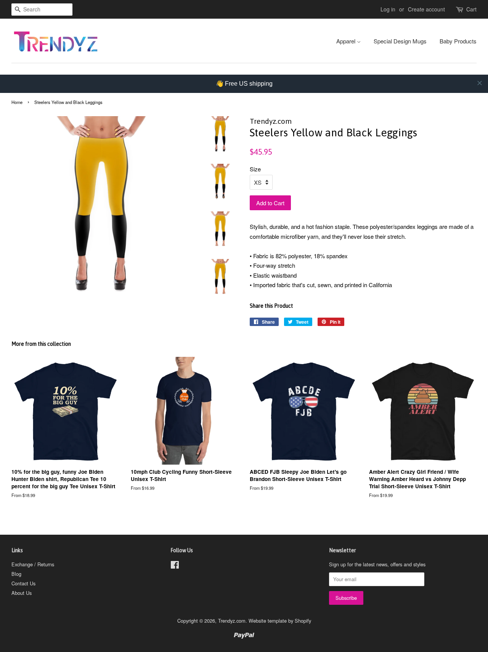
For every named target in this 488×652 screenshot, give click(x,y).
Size (255, 169)
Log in (387, 9)
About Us (21, 592)
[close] (479, 83)
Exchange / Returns (32, 564)
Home (16, 102)
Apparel (346, 41)
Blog (16, 573)
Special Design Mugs (400, 41)
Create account (426, 9)
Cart (471, 9)
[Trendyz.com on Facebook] (174, 566)
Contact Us (23, 583)
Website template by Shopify (280, 620)
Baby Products (458, 41)
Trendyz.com (232, 620)
